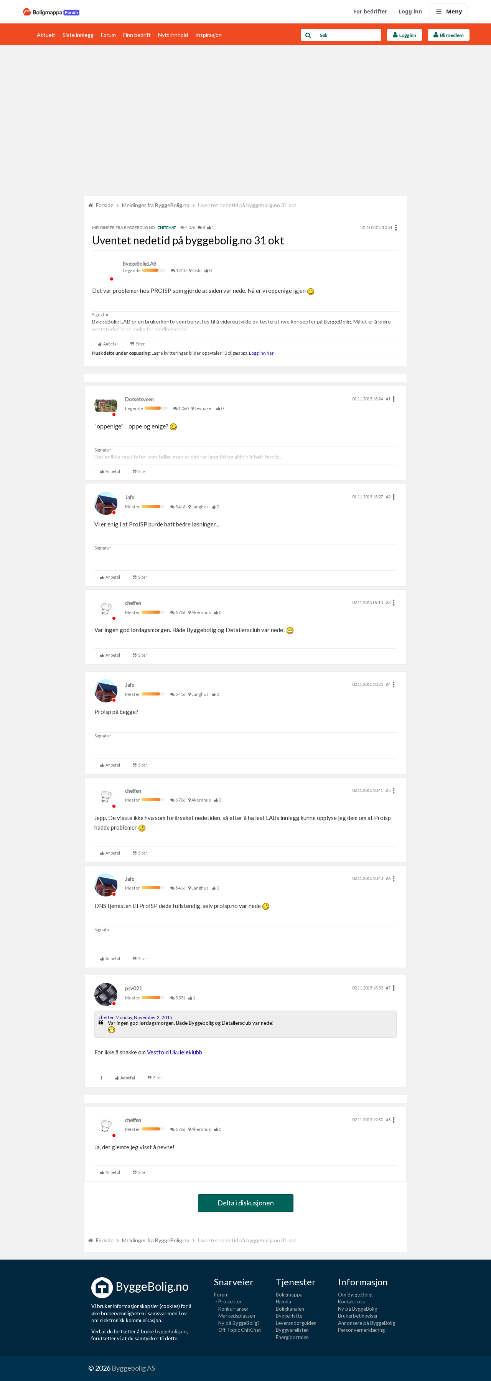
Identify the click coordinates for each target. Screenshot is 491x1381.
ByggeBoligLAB (140, 264)
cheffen (133, 603)
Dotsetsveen (139, 399)
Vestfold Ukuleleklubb (174, 1052)
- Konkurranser (231, 1309)
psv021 (133, 988)
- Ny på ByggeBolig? (237, 1323)
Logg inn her (261, 352)
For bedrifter (370, 11)
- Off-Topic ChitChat (237, 1330)
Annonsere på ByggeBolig (366, 1323)
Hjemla (283, 1301)
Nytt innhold (173, 35)
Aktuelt (46, 35)
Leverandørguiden (296, 1323)
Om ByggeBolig (355, 1294)
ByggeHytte (289, 1316)
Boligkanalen (290, 1309)
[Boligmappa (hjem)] (51, 11)
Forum (108, 35)
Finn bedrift (137, 35)
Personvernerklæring (361, 1330)
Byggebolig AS (133, 1368)
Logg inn (410, 11)
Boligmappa (289, 1294)
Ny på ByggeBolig (357, 1309)
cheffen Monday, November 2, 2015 (135, 1017)
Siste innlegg (78, 35)
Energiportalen (292, 1337)
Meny (454, 11)
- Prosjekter (228, 1301)
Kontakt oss (351, 1301)
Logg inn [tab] (407, 35)
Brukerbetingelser (358, 1316)
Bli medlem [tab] (451, 35)
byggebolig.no (171, 1331)
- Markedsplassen (234, 1316)
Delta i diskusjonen (245, 1202)
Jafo (130, 497)
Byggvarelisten (292, 1330)
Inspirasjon (208, 35)
